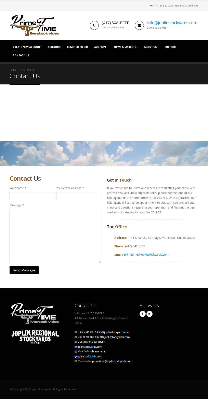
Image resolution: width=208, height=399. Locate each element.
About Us (150, 47)
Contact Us (21, 55)
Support (171, 47)
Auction (100, 47)
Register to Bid (77, 47)
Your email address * (70, 188)
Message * (17, 205)
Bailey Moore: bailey (90, 332)
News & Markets (125, 47)
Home (13, 70)
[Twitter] (149, 314)
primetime (91, 361)
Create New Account (27, 47)
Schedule (54, 47)
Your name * (18, 188)
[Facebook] (143, 314)
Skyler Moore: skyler (90, 337)
